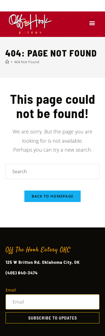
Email (11, 290)
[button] (92, 22)
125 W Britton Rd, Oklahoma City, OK (43, 262)
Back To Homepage (53, 196)
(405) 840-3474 (22, 272)
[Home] (7, 61)
